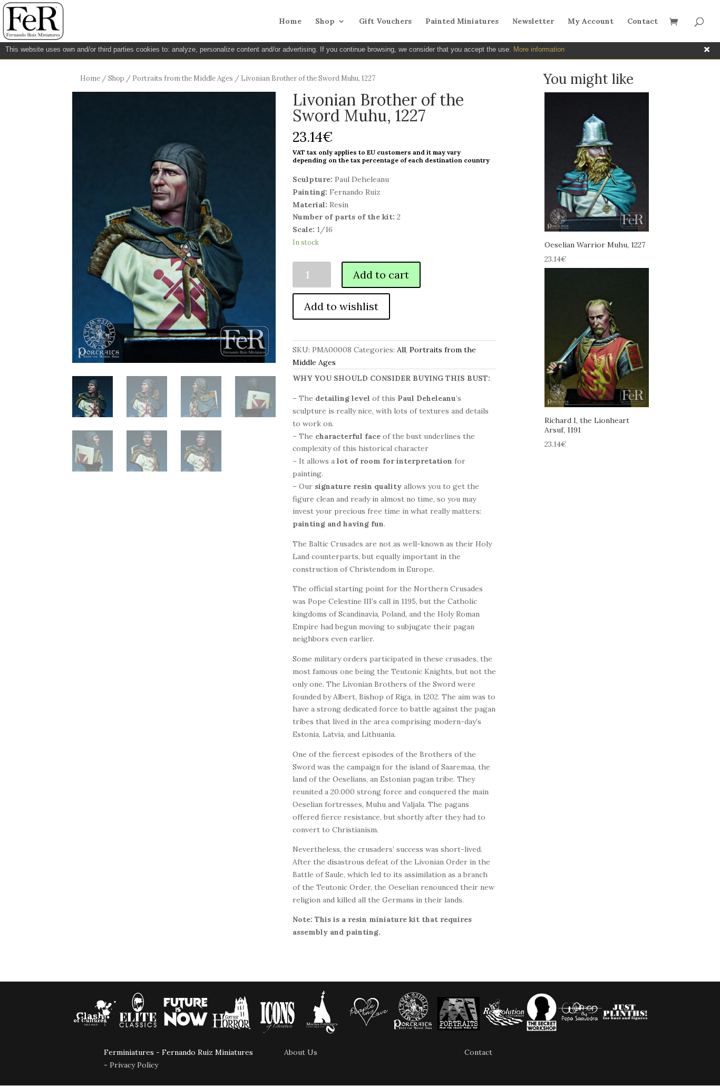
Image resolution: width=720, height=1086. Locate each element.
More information (539, 49)
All (401, 349)
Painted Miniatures (462, 21)
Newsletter (533, 21)
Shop (325, 21)
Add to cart (381, 274)
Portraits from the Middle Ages (182, 78)
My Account (591, 21)
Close (707, 49)
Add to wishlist (341, 306)
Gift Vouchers (385, 21)
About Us (300, 1052)
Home (290, 21)
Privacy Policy (134, 1065)
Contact (642, 21)
